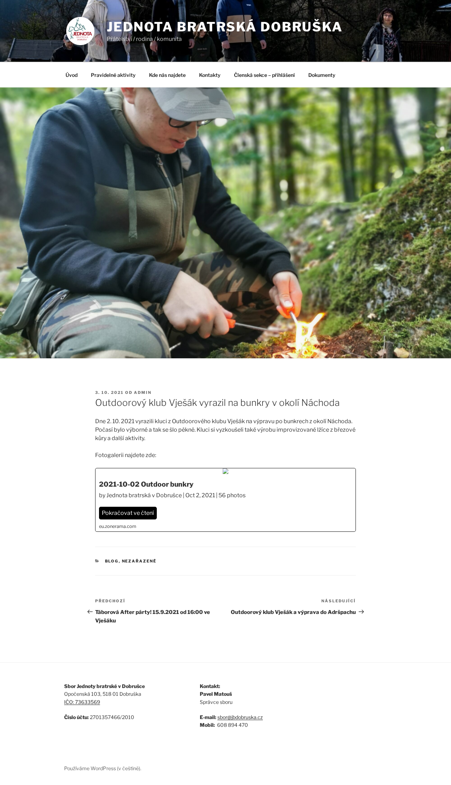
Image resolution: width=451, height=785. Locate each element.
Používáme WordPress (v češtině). (102, 768)
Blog (112, 561)
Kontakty (210, 75)
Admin (143, 392)
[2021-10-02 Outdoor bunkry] (225, 499)
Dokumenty (321, 75)
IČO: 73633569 (82, 702)
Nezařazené (139, 561)
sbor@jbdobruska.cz (240, 717)
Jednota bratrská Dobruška (225, 27)
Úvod (72, 75)
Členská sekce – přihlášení (264, 75)
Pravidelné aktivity (113, 75)
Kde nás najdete (167, 75)
